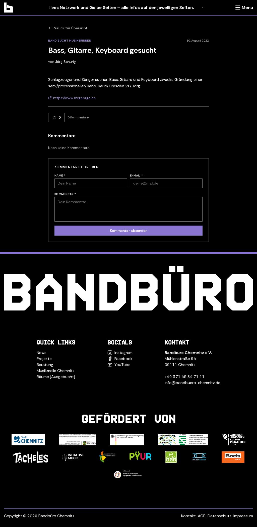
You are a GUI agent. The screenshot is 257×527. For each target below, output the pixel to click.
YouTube (122, 364)
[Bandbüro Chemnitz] (8, 8)
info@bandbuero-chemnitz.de (192, 382)
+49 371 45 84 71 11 (185, 376)
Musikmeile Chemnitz (56, 370)
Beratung (45, 364)
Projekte (44, 358)
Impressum (243, 515)
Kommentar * (65, 194)
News (41, 352)
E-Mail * (136, 175)
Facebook (123, 358)
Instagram (123, 352)
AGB (202, 515)
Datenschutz (219, 515)
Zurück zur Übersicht (70, 28)
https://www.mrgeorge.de (74, 98)
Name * (60, 175)
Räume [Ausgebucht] (56, 376)
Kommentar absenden (128, 230)
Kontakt (188, 515)
